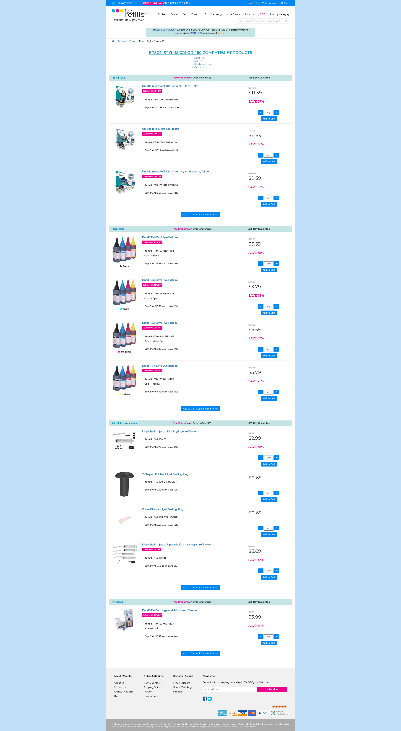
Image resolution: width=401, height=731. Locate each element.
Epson (194, 14)
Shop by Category (279, 14)
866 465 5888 (125, 3)
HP (204, 14)
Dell (184, 14)
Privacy (148, 691)
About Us (119, 683)
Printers (122, 41)
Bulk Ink (198, 61)
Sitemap (177, 691)
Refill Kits (199, 57)
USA (255, 3)
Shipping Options (153, 687)
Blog (116, 696)
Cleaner (198, 67)
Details (222, 33)
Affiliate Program (123, 691)
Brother (161, 14)
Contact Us (120, 687)
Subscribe (272, 689)
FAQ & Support (181, 683)
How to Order (151, 696)
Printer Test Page (183, 687)
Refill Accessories (203, 64)
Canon (174, 14)
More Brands (233, 14)
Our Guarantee (152, 683)
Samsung (216, 14)
